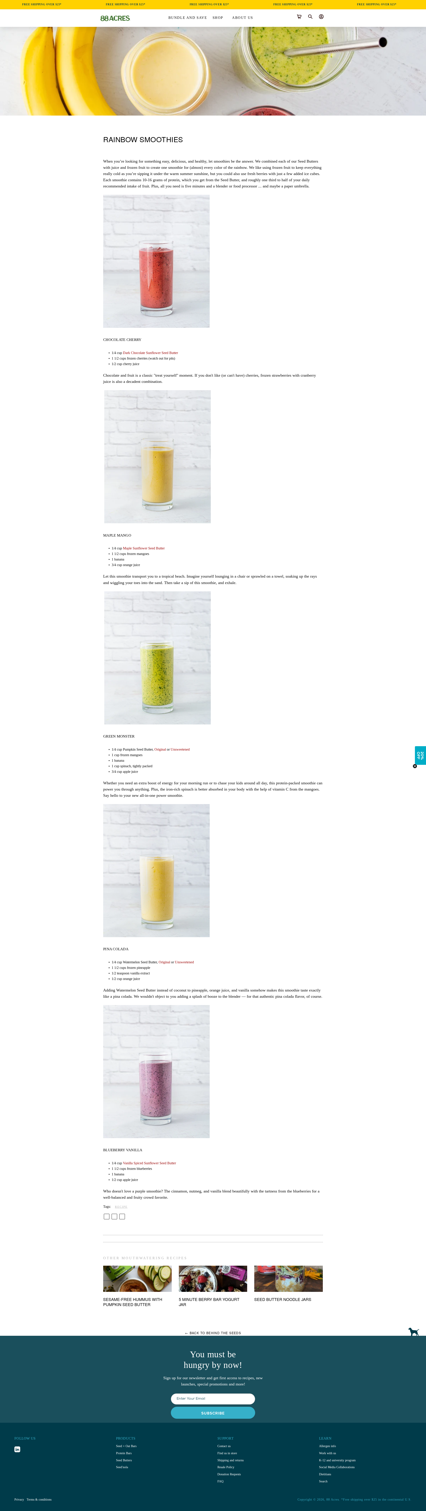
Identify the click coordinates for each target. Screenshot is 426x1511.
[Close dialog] (253, 722)
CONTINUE (213, 778)
